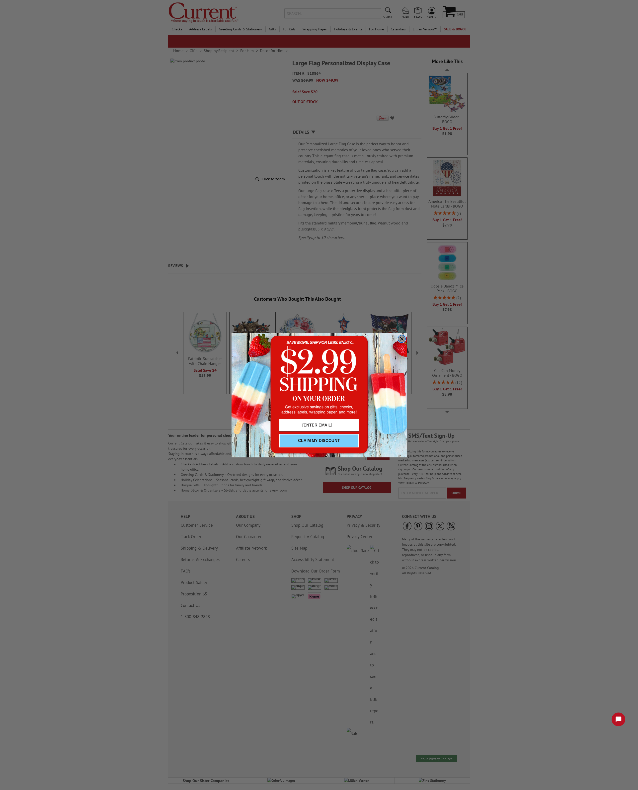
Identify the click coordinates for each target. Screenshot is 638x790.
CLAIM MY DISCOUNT (319, 440)
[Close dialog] (402, 339)
